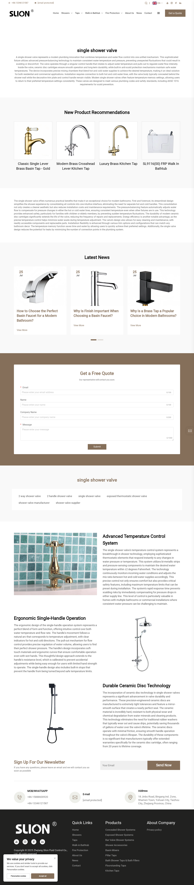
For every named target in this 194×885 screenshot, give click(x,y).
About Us (129, 13)
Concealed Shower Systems (120, 829)
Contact (148, 13)
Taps (77, 13)
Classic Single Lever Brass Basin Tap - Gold (33, 166)
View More (22, 330)
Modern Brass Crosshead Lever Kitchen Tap (76, 166)
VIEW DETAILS (33, 140)
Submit (97, 446)
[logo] (22, 13)
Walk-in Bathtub (92, 13)
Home (56, 13)
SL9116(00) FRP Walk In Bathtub (161, 166)
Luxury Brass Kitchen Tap (118, 164)
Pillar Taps (111, 855)
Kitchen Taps (112, 870)
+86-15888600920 (37, 796)
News (139, 13)
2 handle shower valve (59, 496)
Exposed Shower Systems (119, 834)
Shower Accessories (116, 845)
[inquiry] (189, 430)
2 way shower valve (30, 496)
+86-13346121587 (20, 3)
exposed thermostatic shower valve (127, 496)
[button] (93, 339)
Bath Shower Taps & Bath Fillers (122, 860)
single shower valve (89, 496)
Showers (65, 13)
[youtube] (167, 3)
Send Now (164, 765)
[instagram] (172, 3)
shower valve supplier (68, 502)
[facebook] (176, 3)
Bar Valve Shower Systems (119, 840)
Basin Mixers (112, 850)
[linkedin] (180, 3)
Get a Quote (175, 13)
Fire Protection (113, 13)
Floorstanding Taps (115, 865)
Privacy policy (154, 829)
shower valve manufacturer (34, 502)
